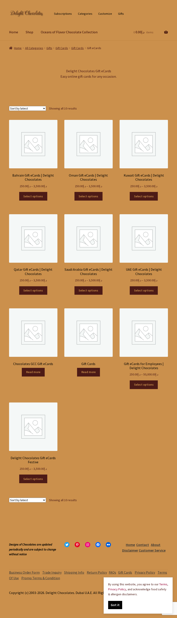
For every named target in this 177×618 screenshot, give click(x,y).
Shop (29, 32)
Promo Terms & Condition (40, 578)
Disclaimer (130, 550)
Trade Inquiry (52, 572)
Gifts (121, 14)
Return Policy (97, 572)
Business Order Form (24, 572)
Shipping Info (74, 572)
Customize (105, 14)
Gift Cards (61, 48)
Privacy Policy (145, 572)
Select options (33, 196)
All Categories (34, 48)
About (155, 544)
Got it (115, 605)
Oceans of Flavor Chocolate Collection (69, 32)
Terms (163, 584)
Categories (85, 14)
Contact (142, 544)
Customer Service (152, 550)
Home (13, 32)
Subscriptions (63, 14)
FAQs (112, 572)
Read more (33, 372)
